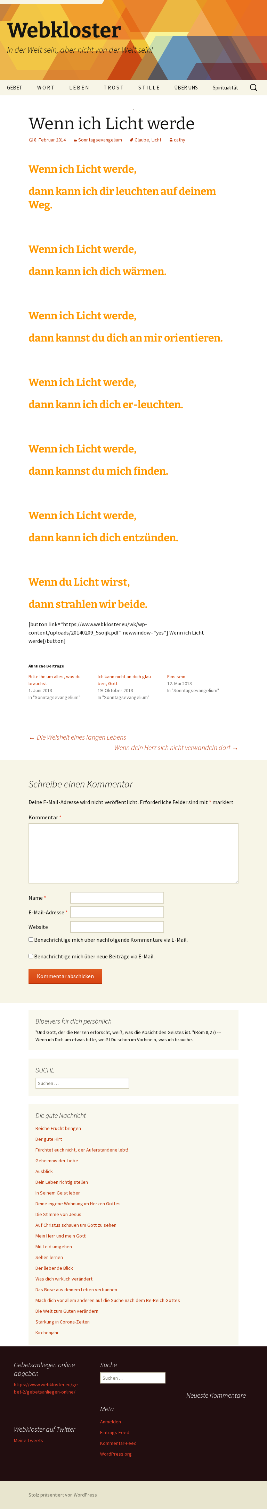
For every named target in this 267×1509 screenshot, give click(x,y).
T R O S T (113, 87)
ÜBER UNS (186, 87)
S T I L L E (148, 87)
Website (38, 926)
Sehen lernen (49, 1257)
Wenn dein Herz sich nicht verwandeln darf (176, 747)
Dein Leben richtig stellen (61, 1182)
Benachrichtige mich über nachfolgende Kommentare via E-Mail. (111, 939)
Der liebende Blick (54, 1268)
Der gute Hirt (48, 1139)
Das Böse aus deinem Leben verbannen (76, 1289)
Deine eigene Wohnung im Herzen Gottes (78, 1203)
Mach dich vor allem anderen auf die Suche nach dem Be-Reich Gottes (107, 1300)
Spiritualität (225, 87)
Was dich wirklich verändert (63, 1279)
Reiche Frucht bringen (58, 1128)
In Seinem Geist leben (58, 1193)
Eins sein (176, 676)
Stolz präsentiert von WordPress (63, 1495)
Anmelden (110, 1422)
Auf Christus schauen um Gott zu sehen (75, 1225)
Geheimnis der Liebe (56, 1160)
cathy (179, 140)
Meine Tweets (28, 1440)
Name (37, 897)
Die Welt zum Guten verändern (66, 1311)
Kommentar (45, 817)
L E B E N (79, 87)
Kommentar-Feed (118, 1443)
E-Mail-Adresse (48, 912)
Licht (156, 140)
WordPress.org (116, 1454)
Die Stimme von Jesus (58, 1214)
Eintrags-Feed (114, 1432)
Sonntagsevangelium (100, 140)
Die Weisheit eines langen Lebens (77, 737)
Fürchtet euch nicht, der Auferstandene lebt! (81, 1150)
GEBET (14, 87)
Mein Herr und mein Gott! (61, 1236)
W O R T (45, 87)
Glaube (142, 140)
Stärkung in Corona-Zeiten (62, 1322)
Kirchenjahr (47, 1332)
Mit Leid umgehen (53, 1246)
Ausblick (44, 1171)
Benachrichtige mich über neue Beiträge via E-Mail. (94, 956)
